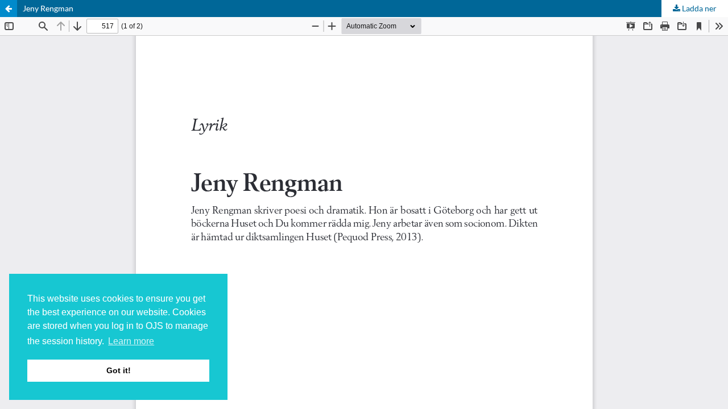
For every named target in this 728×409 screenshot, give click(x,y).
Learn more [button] (131, 341)
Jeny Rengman (48, 8)
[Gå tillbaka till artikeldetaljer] (8, 8)
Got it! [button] (118, 370)
